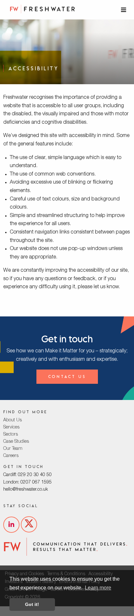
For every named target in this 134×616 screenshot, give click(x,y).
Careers (11, 456)
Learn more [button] (98, 587)
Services (11, 427)
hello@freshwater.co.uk (25, 489)
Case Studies (16, 441)
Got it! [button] (32, 604)
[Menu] (124, 9)
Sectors (10, 434)
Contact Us (67, 376)
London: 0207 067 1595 (27, 482)
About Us (12, 420)
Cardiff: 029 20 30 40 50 (27, 475)
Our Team (12, 449)
